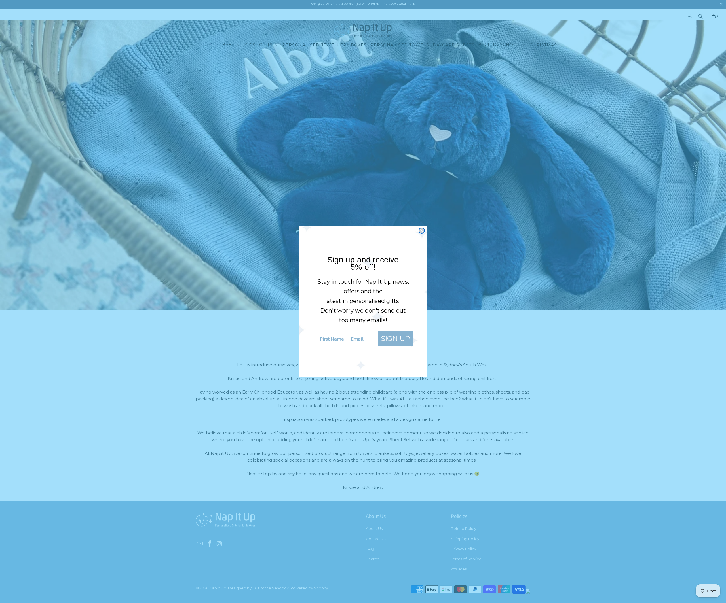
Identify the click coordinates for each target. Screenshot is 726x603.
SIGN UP (395, 338)
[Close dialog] (422, 230)
